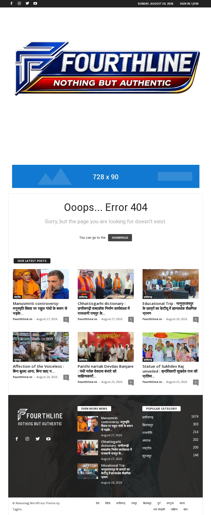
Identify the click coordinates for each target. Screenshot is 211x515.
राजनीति (147, 433)
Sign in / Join (189, 3)
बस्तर (182, 503)
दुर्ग (159, 503)
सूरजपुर (17, 360)
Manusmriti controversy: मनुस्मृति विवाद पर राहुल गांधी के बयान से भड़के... (40, 308)
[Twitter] (27, 3)
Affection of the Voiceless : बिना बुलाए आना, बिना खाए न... (39, 369)
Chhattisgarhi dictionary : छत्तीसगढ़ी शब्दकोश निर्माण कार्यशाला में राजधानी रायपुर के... (104, 308)
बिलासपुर (147, 425)
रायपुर (134, 503)
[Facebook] (11, 3)
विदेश (107, 503)
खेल (185, 509)
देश (97, 503)
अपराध (146, 440)
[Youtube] (35, 3)
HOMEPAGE (120, 237)
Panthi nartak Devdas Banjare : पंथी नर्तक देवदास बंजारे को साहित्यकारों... (106, 371)
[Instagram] (19, 3)
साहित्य (174, 509)
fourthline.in (22, 319)
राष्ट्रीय (17, 297)
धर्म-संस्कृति (159, 509)
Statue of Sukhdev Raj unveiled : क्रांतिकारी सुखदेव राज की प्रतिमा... (170, 371)
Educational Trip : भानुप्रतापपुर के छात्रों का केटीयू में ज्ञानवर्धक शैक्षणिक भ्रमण (170, 308)
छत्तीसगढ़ (83, 297)
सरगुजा (170, 503)
